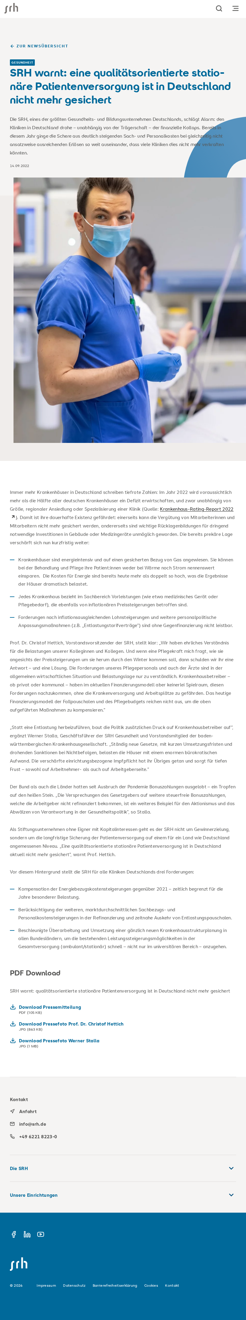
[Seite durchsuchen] (219, 8)
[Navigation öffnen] (236, 8)
